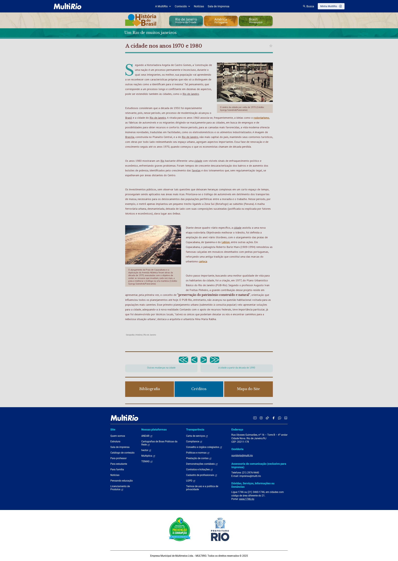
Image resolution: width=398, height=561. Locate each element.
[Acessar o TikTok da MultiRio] (267, 418)
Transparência (195, 429)
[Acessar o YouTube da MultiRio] (255, 418)
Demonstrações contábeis (200, 463)
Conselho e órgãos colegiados (203, 447)
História (139, 335)
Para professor (118, 458)
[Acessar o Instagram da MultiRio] (261, 418)
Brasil (128, 117)
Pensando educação (121, 480)
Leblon (226, 242)
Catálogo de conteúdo (122, 452)
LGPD (189, 480)
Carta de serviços (196, 435)
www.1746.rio (246, 499)
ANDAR (145, 435)
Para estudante (118, 463)
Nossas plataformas (154, 429)
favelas (196, 170)
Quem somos (117, 435)
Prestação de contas (197, 458)
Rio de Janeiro (191, 94)
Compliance (193, 441)
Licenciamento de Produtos (120, 488)
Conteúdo (181, 6)
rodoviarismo (261, 117)
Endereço (237, 429)
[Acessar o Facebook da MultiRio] (273, 418)
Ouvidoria (237, 449)
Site (112, 429)
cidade (198, 161)
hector (145, 450)
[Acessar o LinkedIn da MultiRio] (286, 418)
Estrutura (115, 441)
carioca (203, 261)
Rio (162, 161)
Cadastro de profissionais (200, 475)
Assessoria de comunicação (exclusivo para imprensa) (258, 465)
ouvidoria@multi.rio (242, 455)
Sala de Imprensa (218, 6)
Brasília (129, 137)
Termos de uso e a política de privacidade (202, 488)
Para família (117, 469)
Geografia (130, 335)
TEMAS (145, 461)
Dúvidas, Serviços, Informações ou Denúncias (252, 485)
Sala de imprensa (120, 447)
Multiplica (147, 455)
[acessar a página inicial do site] (67, 6)
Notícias (199, 6)
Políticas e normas (196, 452)
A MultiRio (161, 6)
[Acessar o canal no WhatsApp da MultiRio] (280, 418)
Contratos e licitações (198, 469)
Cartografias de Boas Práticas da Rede (159, 443)
